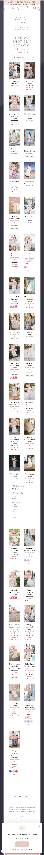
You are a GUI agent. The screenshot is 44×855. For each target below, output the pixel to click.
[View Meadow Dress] (29, 70)
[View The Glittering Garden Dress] (14, 426)
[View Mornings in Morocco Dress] (29, 285)
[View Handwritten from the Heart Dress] (14, 652)
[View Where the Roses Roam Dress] (14, 170)
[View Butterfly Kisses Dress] (14, 579)
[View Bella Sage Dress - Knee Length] (29, 652)
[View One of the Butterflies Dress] (14, 352)
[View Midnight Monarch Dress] (29, 613)
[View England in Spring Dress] (29, 537)
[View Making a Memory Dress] (14, 537)
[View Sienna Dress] (14, 321)
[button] (7, 8)
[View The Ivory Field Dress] (14, 70)
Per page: (17, 797)
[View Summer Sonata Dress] (29, 137)
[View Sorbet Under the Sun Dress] (29, 242)
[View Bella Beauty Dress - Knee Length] (14, 613)
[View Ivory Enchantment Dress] (29, 426)
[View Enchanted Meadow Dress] (29, 391)
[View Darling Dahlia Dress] (14, 242)
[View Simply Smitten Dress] (29, 579)
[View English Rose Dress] (29, 352)
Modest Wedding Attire (23, 17)
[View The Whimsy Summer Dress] (29, 103)
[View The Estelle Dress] (14, 463)
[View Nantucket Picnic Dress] (29, 170)
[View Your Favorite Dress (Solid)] (29, 692)
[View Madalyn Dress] (14, 692)
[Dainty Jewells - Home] (20, 8)
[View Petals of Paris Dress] (14, 137)
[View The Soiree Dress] (29, 463)
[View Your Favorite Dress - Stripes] (14, 739)
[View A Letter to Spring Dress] (14, 391)
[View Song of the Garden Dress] (14, 103)
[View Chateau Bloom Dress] (14, 205)
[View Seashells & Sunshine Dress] (14, 285)
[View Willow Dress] (29, 321)
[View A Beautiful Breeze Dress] (29, 205)
